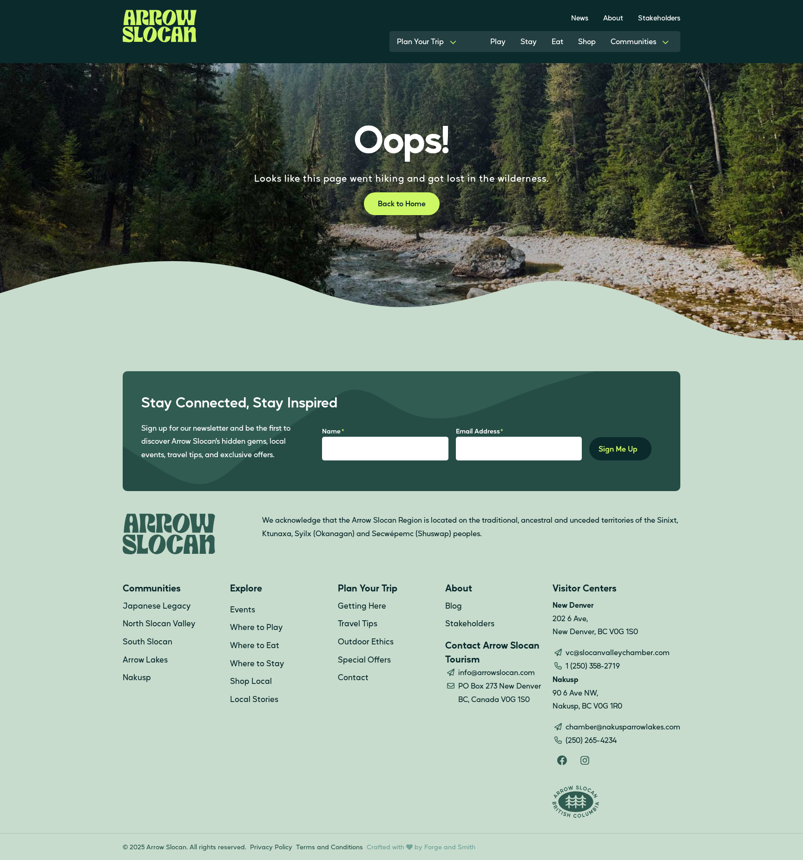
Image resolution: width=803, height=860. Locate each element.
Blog (453, 605)
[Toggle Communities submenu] (665, 41)
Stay (528, 41)
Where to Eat (254, 645)
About (613, 17)
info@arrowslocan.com (496, 672)
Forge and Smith (449, 846)
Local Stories (254, 699)
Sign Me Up (618, 448)
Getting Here (362, 605)
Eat (557, 41)
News (579, 17)
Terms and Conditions (329, 846)
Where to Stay (257, 663)
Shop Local (251, 681)
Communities (633, 41)
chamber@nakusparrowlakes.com (623, 726)
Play (498, 41)
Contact (353, 677)
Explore (246, 588)
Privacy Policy (271, 846)
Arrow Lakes (145, 659)
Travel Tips (357, 623)
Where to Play (256, 627)
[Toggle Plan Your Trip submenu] (453, 41)
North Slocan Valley (159, 623)
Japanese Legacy (157, 605)
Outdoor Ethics (366, 641)
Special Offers (364, 659)
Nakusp (137, 677)
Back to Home (402, 203)
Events (242, 609)
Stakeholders (659, 17)
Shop (587, 41)
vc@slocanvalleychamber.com (618, 652)
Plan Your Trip (420, 41)
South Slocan (147, 641)
